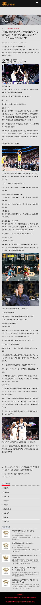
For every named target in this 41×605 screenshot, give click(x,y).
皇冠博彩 (5, 521)
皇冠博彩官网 (6, 86)
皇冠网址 (10, 28)
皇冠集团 (5, 500)
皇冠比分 (5, 505)
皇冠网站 (5, 488)
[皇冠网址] (8, 2)
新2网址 (32, 602)
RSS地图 (26, 597)
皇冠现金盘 (6, 509)
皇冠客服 (5, 492)
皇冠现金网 (22, 602)
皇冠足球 (16, 28)
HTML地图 (32, 597)
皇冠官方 (5, 513)
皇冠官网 (9, 247)
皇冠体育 (16, 602)
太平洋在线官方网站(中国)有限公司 (13, 316)
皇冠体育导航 (10, 602)
